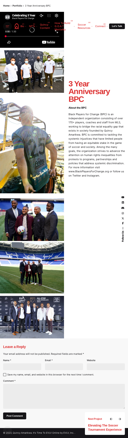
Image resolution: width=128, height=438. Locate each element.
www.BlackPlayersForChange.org (89, 171)
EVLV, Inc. (69, 432)
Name (7, 360)
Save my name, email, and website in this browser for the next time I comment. (50, 374)
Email (49, 360)
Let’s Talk (117, 26)
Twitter (76, 175)
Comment (9, 380)
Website (91, 360)
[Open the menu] (7, 26)
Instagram (93, 175)
